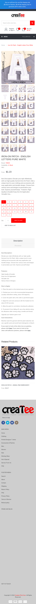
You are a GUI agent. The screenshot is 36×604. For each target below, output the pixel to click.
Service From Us (6, 462)
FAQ (2, 466)
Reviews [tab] (18, 246)
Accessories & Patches (8, 443)
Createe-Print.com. (20, 595)
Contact (3, 483)
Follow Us (26, 36)
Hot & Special (5, 459)
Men (2, 446)
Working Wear (5, 456)
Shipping (3, 486)
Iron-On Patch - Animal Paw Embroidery (15, 385)
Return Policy (5, 489)
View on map (6, 417)
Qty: (2, 220)
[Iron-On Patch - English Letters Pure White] (5, 88)
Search (3, 476)
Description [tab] (18, 241)
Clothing (3, 436)
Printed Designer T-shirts (8, 439)
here (10, 328)
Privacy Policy (5, 496)
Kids (2, 453)
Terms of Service (6, 499)
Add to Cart (18, 220)
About (3, 479)
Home (3, 45)
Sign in (12, 30)
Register (11, 28)
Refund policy (5, 502)
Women (3, 449)
